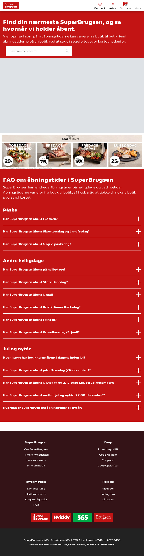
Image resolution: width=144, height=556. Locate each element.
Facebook (108, 488)
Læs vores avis (36, 460)
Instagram (108, 493)
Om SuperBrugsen (36, 449)
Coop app (108, 460)
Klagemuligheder (36, 499)
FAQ (36, 504)
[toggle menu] (138, 4)
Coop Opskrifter (108, 465)
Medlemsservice (36, 493)
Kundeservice (36, 488)
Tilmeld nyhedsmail (36, 454)
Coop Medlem (108, 454)
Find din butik (36, 465)
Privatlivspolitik (108, 449)
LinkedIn (108, 499)
